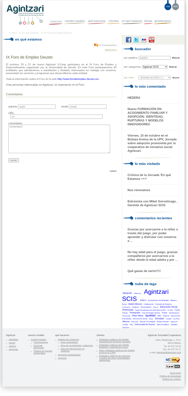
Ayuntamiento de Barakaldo (158, 300)
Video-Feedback (163, 324)
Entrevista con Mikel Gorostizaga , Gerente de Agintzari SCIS (152, 203)
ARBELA (143, 300)
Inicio (14, 32)
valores (12, 346)
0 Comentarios (108, 45)
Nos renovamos (139, 190)
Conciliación (126, 307)
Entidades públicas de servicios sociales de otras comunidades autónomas (114, 358)
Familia (177, 310)
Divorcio (155, 307)
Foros (164, 313)
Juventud (168, 319)
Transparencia (41, 342)
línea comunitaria (69, 342)
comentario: (15, 123)
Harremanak (126, 316)
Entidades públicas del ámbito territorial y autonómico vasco (114, 346)
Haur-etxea (137, 315)
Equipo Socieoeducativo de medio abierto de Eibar (150, 310)
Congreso (135, 307)
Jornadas (159, 318)
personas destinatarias (69, 355)
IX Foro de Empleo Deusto (58, 32)
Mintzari (126, 321)
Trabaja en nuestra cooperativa (43, 352)
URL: (11, 113)
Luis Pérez (176, 319)
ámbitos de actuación (68, 340)
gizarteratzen (162, 21)
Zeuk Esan (125, 327)
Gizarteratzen (174, 313)
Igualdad (150, 315)
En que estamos (30, 32)
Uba (131, 324)
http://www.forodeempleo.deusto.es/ (78, 78)
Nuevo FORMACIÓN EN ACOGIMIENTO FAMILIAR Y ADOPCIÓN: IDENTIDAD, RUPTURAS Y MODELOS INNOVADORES (148, 116)
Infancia (166, 316)
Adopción (127, 293)
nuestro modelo (75, 21)
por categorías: (132, 66)
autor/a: (12, 106)
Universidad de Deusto (145, 324)
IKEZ (159, 316)
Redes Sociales (163, 322)
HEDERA (134, 97)
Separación (174, 322)
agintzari (56, 21)
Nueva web (134, 322)
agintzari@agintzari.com (169, 352)
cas (168, 6)
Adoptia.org (137, 293)
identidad (13, 340)
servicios (62, 358)
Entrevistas (128, 310)
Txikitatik (125, 324)
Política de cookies (171, 379)
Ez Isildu (170, 310)
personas (13, 349)
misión (12, 343)
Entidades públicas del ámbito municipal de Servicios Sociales (115, 341)
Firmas (125, 313)
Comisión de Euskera (163, 304)
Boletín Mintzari (135, 304)
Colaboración (149, 304)
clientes (114, 21)
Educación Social (168, 307)
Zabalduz (174, 324)
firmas (148, 21)
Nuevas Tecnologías (147, 322)
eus (175, 6)
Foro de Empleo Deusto (151, 313)
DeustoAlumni (146, 307)
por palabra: (131, 57)
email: (64, 106)
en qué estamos (132, 21)
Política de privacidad (170, 376)
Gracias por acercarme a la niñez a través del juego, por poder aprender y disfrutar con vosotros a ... (153, 235)
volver (113, 170)
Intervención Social (140, 319)
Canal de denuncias (39, 347)
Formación (135, 312)
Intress (151, 319)
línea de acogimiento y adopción (77, 346)
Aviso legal (175, 373)
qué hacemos (96, 21)
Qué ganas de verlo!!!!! (144, 271)
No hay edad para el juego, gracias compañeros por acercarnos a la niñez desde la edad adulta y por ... (153, 255)
